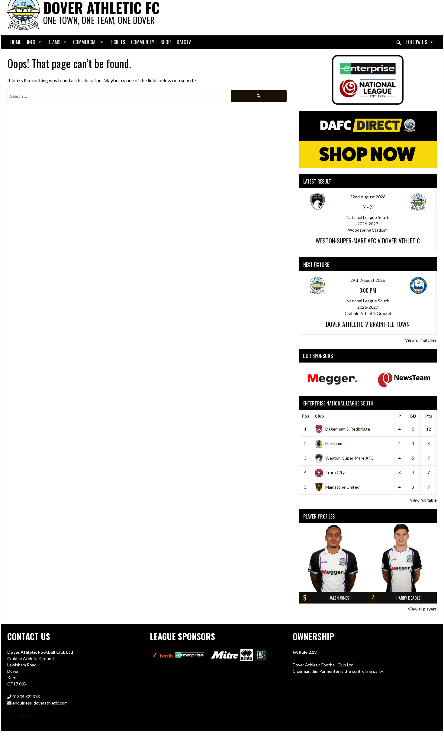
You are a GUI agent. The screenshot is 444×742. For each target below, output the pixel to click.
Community (142, 42)
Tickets (117, 42)
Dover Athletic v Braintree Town (368, 324)
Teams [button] (54, 42)
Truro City (335, 472)
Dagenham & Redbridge (347, 428)
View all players (422, 608)
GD (413, 415)
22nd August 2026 (367, 196)
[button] (398, 42)
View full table (423, 500)
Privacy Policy (20, 715)
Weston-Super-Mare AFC (349, 457)
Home (15, 42)
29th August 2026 (367, 280)
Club (319, 415)
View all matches (421, 340)
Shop (165, 42)
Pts (428, 415)
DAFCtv (184, 42)
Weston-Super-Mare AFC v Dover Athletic (368, 240)
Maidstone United (342, 487)
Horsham (333, 443)
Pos (305, 415)
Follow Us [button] (416, 42)
